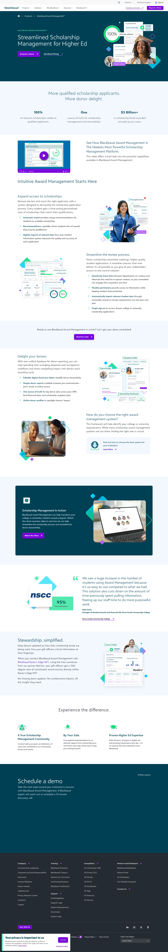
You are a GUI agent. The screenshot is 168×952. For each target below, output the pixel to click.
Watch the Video (32, 535)
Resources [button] (67, 8)
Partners (128, 2)
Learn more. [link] (22, 945)
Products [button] (26, 8)
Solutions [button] (37, 8)
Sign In (160, 2)
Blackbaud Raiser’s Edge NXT (33, 662)
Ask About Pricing (51, 54)
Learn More (108, 449)
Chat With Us (25, 927)
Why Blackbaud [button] (52, 8)
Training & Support (144, 2)
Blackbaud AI (82, 8)
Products (28, 16)
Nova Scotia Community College (96, 619)
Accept (63, 940)
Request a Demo (155, 8)
